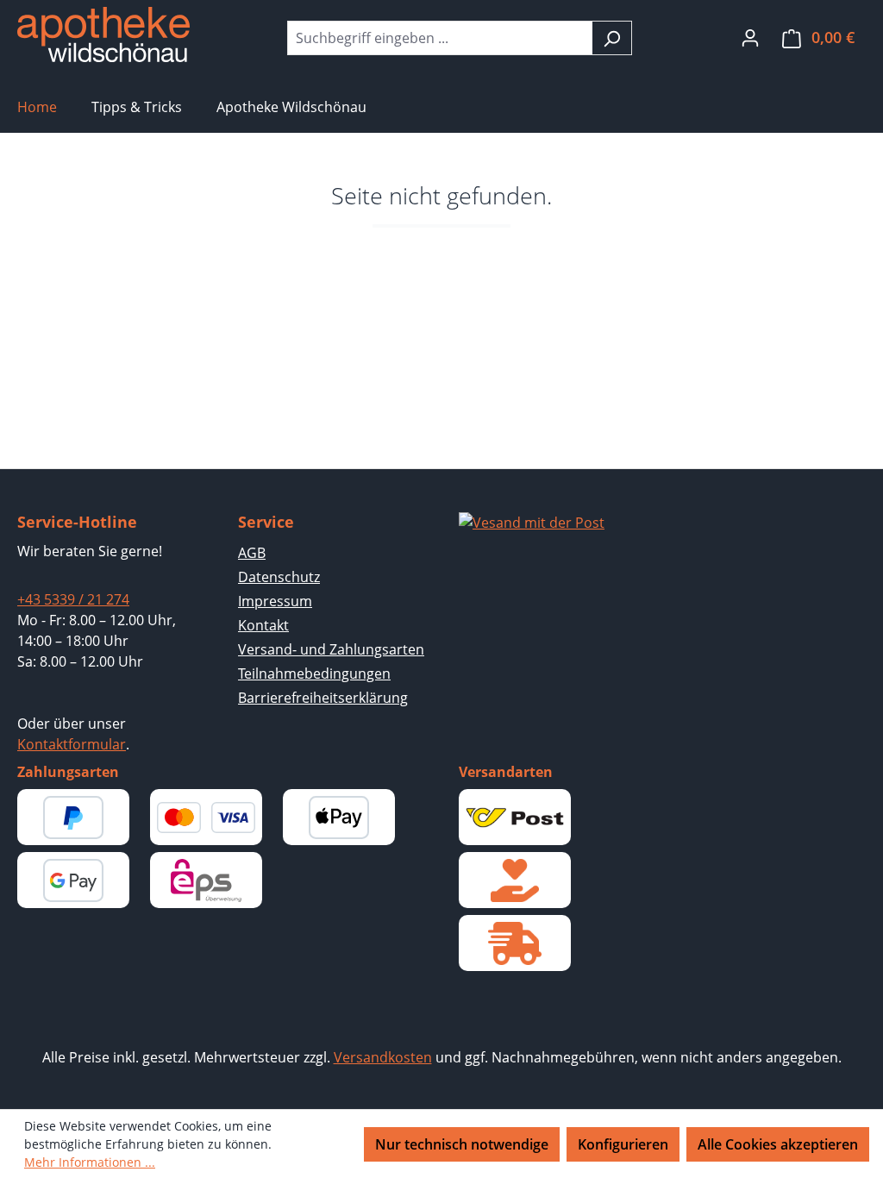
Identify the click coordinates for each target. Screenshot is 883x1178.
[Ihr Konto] (750, 37)
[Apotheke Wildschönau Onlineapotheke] (103, 34)
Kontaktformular (71, 744)
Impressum (275, 601)
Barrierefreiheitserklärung (323, 697)
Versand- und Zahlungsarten (331, 649)
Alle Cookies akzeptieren (778, 1144)
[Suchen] (612, 38)
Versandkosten (383, 1057)
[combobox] (439, 38)
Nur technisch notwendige (461, 1144)
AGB (252, 552)
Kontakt (263, 625)
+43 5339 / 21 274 (73, 599)
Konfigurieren (623, 1144)
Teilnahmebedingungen (314, 673)
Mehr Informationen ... (89, 1162)
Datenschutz (279, 576)
